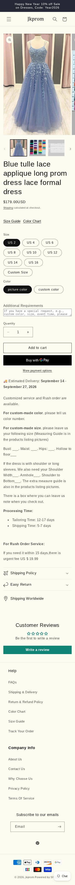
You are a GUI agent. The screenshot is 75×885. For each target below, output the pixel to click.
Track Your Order (21, 731)
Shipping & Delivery (23, 692)
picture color (18, 289)
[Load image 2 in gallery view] (37, 148)
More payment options (37, 370)
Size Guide (11, 221)
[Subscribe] (59, 827)
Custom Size (18, 272)
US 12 (52, 252)
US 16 (33, 262)
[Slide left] (4, 149)
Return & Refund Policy (25, 702)
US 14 (13, 262)
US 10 (31, 252)
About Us (15, 759)
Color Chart (32, 221)
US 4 (31, 242)
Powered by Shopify (47, 877)
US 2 (12, 242)
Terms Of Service (21, 798)
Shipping (8, 207)
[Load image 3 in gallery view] (56, 148)
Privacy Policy (19, 788)
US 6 (50, 242)
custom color (49, 289)
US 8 (12, 252)
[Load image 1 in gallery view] (18, 148)
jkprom (29, 877)
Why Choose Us (20, 778)
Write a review (37, 650)
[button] (9, 19)
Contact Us (16, 769)
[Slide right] (70, 149)
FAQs (12, 682)
